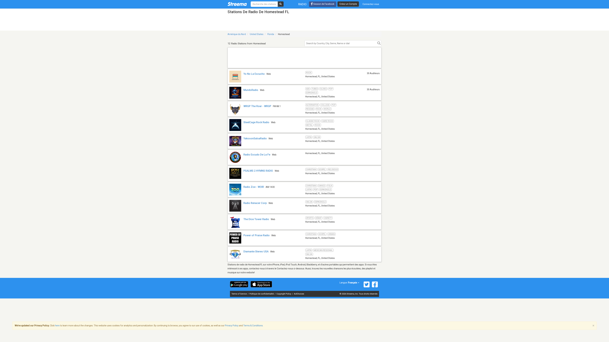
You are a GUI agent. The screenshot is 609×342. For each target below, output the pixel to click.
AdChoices (299, 294)
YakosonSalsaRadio (255, 138)
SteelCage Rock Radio (256, 122)
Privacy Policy (232, 325)
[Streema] (237, 4)
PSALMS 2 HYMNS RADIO (258, 170)
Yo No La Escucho (254, 73)
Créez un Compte (348, 4)
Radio (302, 4)
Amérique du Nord (237, 34)
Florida (270, 34)
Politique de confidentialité (261, 294)
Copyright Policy (284, 294)
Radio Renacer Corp (255, 203)
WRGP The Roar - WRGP (257, 106)
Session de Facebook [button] (323, 4)
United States (256, 34)
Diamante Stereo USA (255, 251)
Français (353, 282)
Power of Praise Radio (256, 235)
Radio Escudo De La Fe (256, 154)
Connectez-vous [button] (371, 4)
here (57, 325)
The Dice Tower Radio (256, 219)
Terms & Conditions (253, 325)
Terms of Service (239, 294)
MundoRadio (250, 90)
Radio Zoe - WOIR (253, 186)
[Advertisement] (304, 67)
